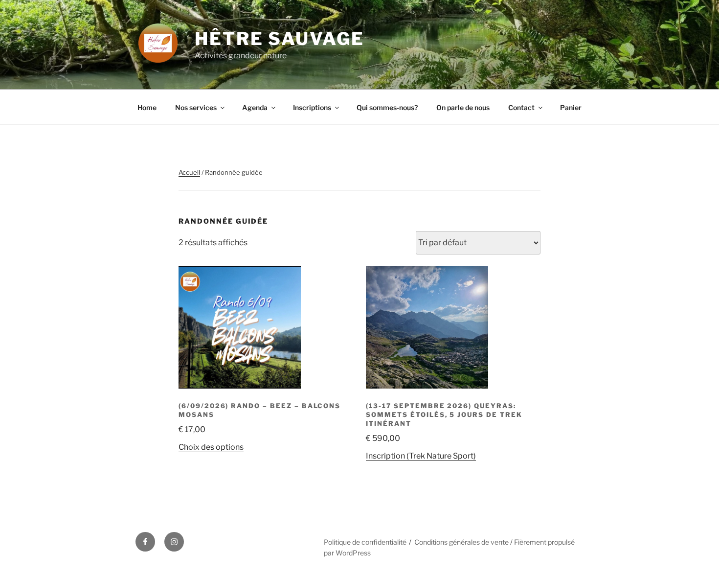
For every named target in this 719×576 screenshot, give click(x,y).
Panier (571, 107)
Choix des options (211, 447)
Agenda (255, 107)
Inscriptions (312, 107)
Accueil (189, 172)
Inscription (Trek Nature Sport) (421, 456)
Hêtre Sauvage (279, 38)
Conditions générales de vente (462, 542)
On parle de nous (463, 107)
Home (147, 107)
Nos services (196, 107)
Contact (521, 107)
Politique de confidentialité (365, 542)
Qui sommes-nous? (387, 107)
